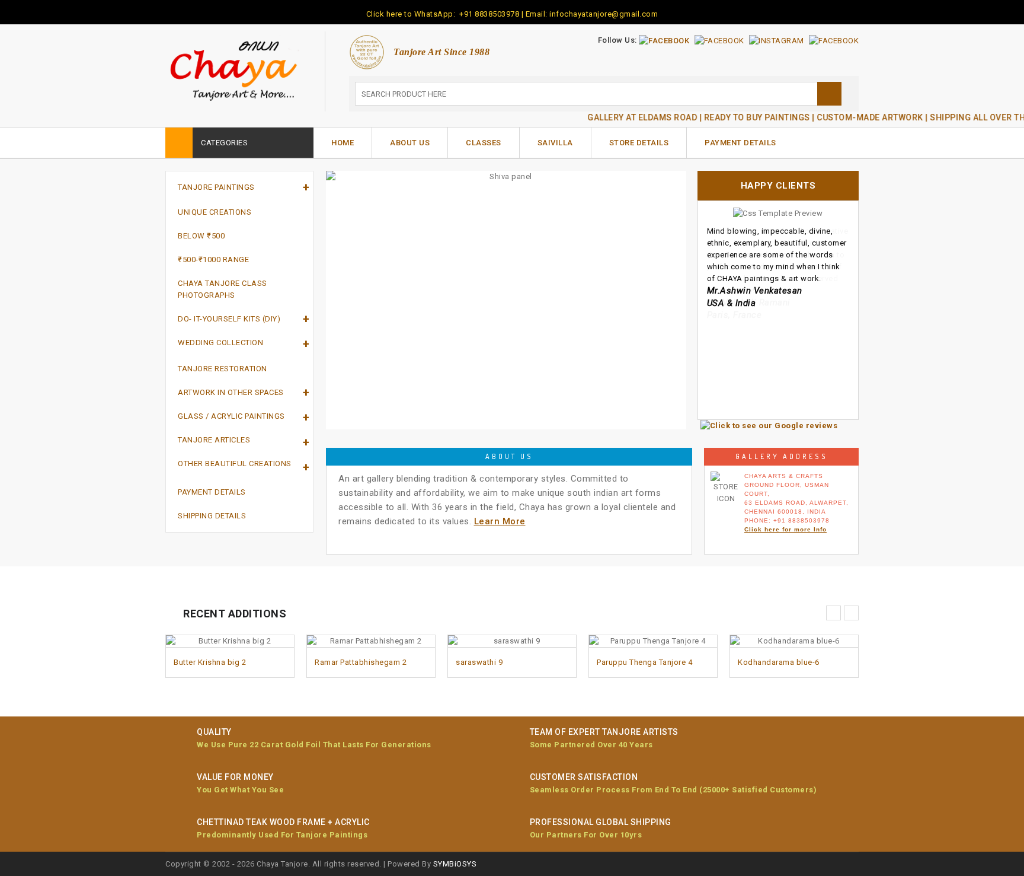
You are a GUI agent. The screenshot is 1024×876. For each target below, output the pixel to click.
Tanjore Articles (214, 439)
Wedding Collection (220, 342)
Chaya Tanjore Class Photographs (222, 289)
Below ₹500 (201, 235)
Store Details (639, 142)
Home (342, 142)
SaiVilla (555, 142)
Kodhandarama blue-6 (779, 662)
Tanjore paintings (216, 187)
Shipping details (212, 515)
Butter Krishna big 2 (210, 662)
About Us (410, 142)
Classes (483, 142)
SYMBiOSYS (455, 863)
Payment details (212, 492)
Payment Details (740, 142)
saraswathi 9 (479, 662)
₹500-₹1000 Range (213, 259)
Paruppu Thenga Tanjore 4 (644, 662)
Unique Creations (214, 212)
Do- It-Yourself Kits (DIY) (229, 318)
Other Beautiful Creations (235, 463)
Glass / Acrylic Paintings (231, 416)
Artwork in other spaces (231, 392)
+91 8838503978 (488, 13)
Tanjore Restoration (222, 368)
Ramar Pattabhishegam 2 (361, 662)
